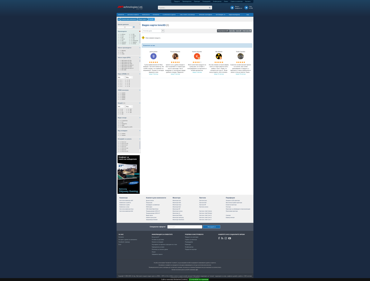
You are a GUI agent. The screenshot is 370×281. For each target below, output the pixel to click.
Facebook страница (124, 242)
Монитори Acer (177, 200)
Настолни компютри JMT (126, 200)
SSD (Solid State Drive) (152, 209)
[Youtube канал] (229, 238)
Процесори (149, 202)
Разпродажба (206, 1)
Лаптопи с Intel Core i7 (205, 219)
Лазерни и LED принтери (233, 200)
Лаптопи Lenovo (203, 207)
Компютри (121, 14)
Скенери (228, 215)
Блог (120, 244)
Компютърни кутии (151, 217)
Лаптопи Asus (203, 200)
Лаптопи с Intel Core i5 (205, 217)
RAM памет (149, 207)
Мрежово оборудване (205, 14)
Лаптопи (202, 198)
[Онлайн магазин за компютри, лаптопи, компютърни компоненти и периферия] (119, 19)
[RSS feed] (222, 238)
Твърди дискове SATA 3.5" (153, 213)
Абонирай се (212, 227)
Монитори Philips (177, 215)
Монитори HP (176, 209)
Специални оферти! (158, 227)
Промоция (188, 244)
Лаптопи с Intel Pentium (205, 213)
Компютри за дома (124, 204)
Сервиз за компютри (237, 1)
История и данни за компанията (128, 239)
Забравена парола (157, 254)
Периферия (156, 14)
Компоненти (146, 14)
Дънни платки (150, 200)
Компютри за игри (124, 207)
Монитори (176, 198)
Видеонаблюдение (234, 14)
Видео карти (149, 215)
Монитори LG (176, 213)
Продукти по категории (191, 237)
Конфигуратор (217, 1)
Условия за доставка (158, 239)
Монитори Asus (177, 204)
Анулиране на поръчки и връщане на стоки (164, 244)
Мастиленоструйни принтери (234, 202)
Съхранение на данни (169, 14)
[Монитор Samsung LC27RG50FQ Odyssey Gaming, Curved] (129, 193)
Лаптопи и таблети (133, 14)
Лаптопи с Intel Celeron (205, 211)
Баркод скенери (230, 217)
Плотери (228, 207)
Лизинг (226, 1)
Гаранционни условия (158, 247)
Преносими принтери (232, 211)
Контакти (247, 1)
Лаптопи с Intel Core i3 (205, 215)
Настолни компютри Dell (126, 211)
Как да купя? (155, 237)
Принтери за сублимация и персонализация (238, 209)
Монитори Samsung (178, 217)
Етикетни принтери (231, 204)
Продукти (177, 1)
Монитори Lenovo (177, 211)
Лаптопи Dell (202, 202)
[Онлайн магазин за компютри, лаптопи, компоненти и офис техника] (130, 9)
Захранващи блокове (152, 219)
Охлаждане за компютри (153, 204)
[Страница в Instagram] (226, 238)
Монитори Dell (177, 207)
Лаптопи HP (202, 204)
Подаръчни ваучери (191, 249)
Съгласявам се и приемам (198, 279)
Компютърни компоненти (156, 198)
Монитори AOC (177, 202)
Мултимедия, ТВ (220, 14)
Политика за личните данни (160, 249)
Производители (186, 1)
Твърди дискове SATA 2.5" (153, 211)
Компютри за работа (125, 202)
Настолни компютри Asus (126, 209)
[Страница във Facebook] (219, 238)
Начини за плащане (157, 242)
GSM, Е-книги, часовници (187, 14)
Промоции (197, 1)
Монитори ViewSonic (178, 219)
